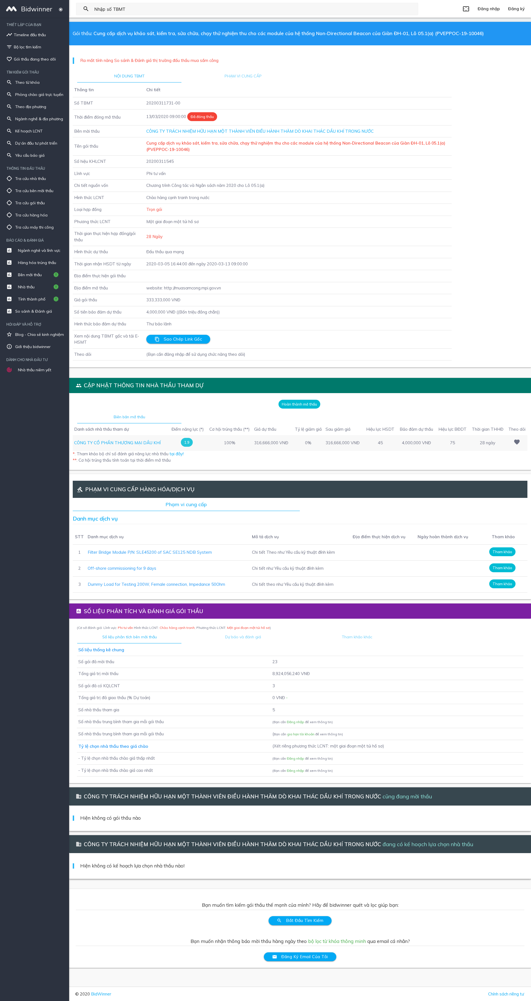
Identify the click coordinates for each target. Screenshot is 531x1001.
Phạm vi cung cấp (243, 76)
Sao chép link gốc (178, 339)
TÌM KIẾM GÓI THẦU (22, 72)
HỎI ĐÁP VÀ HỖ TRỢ (23, 324)
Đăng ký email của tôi (300, 956)
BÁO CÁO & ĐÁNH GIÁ (25, 240)
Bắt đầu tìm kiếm (300, 920)
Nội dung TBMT (129, 76)
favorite (517, 442)
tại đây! (177, 453)
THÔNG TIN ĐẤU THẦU (25, 168)
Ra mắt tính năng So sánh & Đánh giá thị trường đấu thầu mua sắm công (149, 60)
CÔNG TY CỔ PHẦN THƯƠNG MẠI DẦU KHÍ (117, 442)
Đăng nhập (295, 722)
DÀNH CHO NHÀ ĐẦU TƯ (27, 359)
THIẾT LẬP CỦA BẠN (23, 24)
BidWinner (101, 994)
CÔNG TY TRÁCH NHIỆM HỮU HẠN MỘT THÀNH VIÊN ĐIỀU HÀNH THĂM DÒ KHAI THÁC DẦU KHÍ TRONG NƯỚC (260, 131)
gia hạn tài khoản (300, 734)
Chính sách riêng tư (506, 994)
